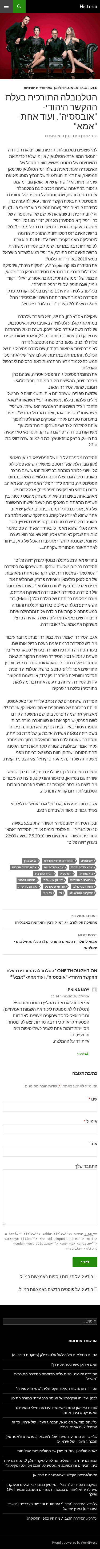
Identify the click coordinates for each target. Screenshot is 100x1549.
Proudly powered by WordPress (74, 1542)
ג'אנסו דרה (86, 873)
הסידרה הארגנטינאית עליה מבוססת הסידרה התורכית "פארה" (55, 1376)
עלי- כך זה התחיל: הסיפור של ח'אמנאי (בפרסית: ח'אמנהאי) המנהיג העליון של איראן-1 (51, 1438)
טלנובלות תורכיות (81, 880)
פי (60, 893)
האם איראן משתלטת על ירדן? (74, 1364)
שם (93, 1098)
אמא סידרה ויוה (54, 867)
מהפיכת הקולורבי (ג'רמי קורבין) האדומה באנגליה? (56, 919)
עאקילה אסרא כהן (81, 893)
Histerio (88, 6)
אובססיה (87, 861)
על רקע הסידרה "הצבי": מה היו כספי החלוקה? (62, 1518)
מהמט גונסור (26, 880)
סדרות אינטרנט (55, 886)
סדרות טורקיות (27, 886)
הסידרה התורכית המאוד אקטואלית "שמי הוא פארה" (56, 1388)
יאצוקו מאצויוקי (53, 880)
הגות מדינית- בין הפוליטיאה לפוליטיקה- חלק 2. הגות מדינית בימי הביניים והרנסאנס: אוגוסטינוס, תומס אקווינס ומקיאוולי (50, 1463)
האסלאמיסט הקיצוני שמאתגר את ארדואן (65, 1475)
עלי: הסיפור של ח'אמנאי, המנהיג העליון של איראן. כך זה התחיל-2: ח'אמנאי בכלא (54, 1424)
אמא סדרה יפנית (82, 867)
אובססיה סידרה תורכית (59, 861)
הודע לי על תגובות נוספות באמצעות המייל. (56, 1276)
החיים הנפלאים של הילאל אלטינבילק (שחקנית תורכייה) (54, 1354)
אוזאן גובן (30, 861)
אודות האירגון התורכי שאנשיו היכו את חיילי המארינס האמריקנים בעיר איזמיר (56, 1410)
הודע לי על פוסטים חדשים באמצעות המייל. (55, 1289)
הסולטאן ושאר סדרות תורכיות (45, 88)
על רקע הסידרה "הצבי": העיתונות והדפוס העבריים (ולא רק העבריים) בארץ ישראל (52, 1506)
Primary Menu (6, 6)
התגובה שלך (86, 1166)
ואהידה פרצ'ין (43, 873)
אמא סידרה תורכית (24, 867)
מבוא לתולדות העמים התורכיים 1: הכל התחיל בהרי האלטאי (55, 941)
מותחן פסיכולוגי (83, 886)
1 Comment (54, 136)
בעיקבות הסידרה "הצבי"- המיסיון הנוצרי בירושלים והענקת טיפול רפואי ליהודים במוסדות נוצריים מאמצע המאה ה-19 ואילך (52, 1489)
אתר (93, 1143)
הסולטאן (65, 873)
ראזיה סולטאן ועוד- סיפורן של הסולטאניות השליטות (57, 1451)
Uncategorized (82, 88)
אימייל (90, 1121)
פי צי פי (47, 893)
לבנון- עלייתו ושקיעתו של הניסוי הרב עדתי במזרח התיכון (54, 1398)
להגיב (81, 1054)
